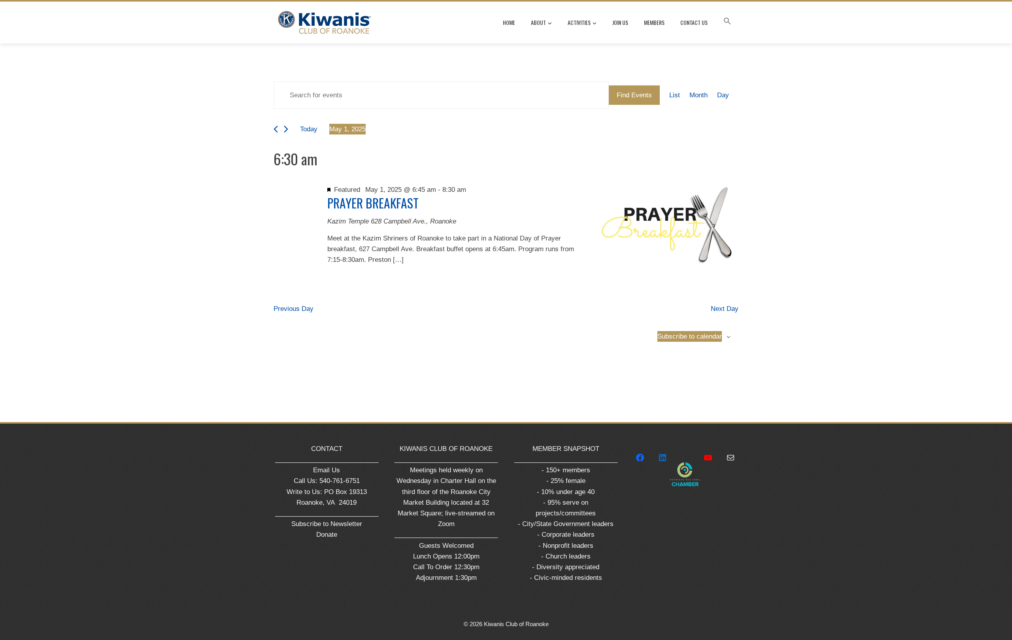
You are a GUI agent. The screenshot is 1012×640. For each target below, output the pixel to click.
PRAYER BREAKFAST (373, 202)
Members (654, 22)
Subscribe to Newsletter (326, 524)
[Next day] (286, 129)
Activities (579, 22)
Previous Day (293, 308)
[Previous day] (276, 129)
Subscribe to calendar (689, 336)
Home (509, 22)
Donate (326, 534)
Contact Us (694, 22)
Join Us (620, 22)
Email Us (326, 470)
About (538, 22)
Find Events (634, 95)
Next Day (724, 308)
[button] (727, 22)
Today (308, 129)
